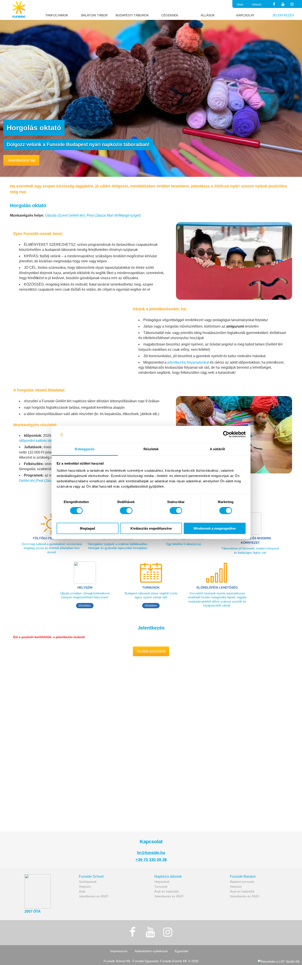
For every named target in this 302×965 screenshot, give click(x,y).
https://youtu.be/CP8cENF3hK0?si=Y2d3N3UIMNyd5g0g (49, 665)
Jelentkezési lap (21, 160)
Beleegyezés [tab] (84, 449)
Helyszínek (162, 881)
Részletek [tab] (151, 449)
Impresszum (119, 951)
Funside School (91, 876)
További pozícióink (151, 651)
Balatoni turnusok (242, 881)
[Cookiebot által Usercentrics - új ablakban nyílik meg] (226, 434)
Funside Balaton (243, 876)
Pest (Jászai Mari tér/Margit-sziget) (114, 215)
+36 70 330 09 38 (151, 859)
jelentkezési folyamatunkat (188, 362)
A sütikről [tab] (217, 449)
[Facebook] (273, 4)
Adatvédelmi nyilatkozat (151, 951)
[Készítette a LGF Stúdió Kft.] (279, 961)
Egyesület (181, 951)
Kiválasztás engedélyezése (151, 528)
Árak (82, 891)
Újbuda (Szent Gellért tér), (66, 215)
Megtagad (87, 528)
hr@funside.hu (151, 853)
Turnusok (160, 886)
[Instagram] (292, 4)
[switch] (126, 510)
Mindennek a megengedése (215, 528)
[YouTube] (283, 4)
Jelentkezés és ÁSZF (94, 896)
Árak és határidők (166, 891)
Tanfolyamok (88, 881)
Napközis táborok (168, 876)
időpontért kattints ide (35, 440)
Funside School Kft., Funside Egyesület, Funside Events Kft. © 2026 (151, 961)
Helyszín (85, 886)
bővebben (85, 605)
